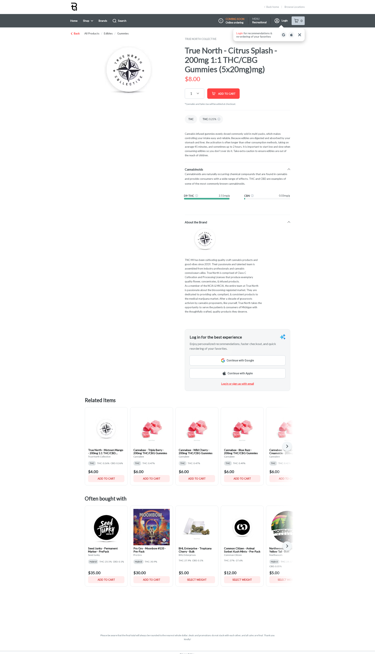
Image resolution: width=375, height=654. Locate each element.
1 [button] (191, 93)
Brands (103, 20)
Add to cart (106, 478)
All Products (91, 33)
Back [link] (77, 33)
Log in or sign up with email (237, 383)
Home (74, 20)
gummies (123, 33)
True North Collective (200, 38)
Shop (86, 20)
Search (122, 20)
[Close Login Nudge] (300, 35)
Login (285, 20)
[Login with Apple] (291, 35)
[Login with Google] (283, 35)
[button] (269, 34)
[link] (191, 119)
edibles (108, 33)
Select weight (197, 579)
